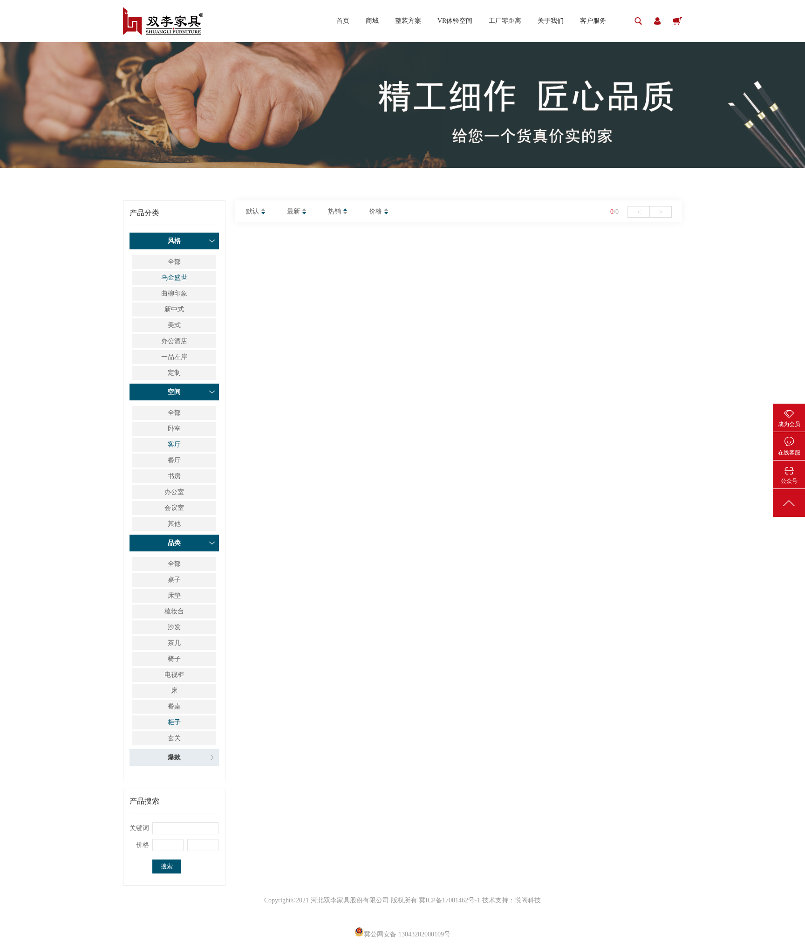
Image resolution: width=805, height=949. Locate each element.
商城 (372, 20)
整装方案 (408, 20)
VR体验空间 (454, 20)
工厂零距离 (505, 20)
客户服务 (593, 20)
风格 (174, 240)
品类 (174, 542)
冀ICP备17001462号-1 (450, 900)
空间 (174, 391)
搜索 (167, 866)
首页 (342, 20)
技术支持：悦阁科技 (511, 900)
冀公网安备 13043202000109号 (407, 934)
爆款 (174, 757)
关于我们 (551, 20)
